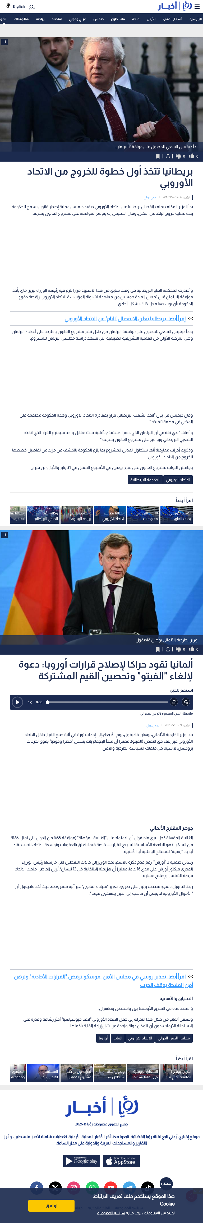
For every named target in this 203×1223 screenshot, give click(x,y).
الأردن (151, 19)
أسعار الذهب (172, 19)
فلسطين (118, 19)
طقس (98, 19)
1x (30, 702)
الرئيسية (196, 19)
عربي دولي (150, 197)
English (18, 6)
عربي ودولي (77, 19)
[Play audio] (17, 702)
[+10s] (186, 702)
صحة (135, 19)
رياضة (40, 19)
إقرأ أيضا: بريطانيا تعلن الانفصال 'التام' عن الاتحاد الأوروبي (125, 318)
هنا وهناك (21, 19)
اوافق (51, 1205)
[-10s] (174, 702)
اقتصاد (57, 19)
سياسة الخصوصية (111, 1213)
